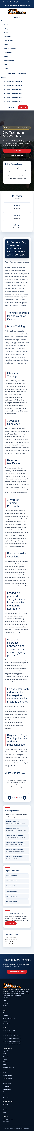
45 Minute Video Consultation (13, 93)
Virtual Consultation (11, 891)
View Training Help (17, 155)
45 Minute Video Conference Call (12, 1038)
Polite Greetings (9, 60)
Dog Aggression (9, 25)
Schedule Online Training (17, 971)
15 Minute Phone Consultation (13, 81)
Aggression (6, 1051)
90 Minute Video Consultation (13, 101)
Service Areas (6, 1023)
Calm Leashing (7, 1089)
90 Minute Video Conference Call (12, 1044)
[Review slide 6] (21, 797)
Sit (3, 1094)
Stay (5, 64)
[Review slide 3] (16, 797)
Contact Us (11, 107)
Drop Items (6, 1097)
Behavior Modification (12, 886)
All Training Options (11, 901)
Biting (6, 29)
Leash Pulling (8, 52)
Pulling (4, 1070)
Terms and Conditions (9, 1018)
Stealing (6, 56)
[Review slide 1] (12, 797)
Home (16, 17)
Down (4, 1092)
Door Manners (7, 1083)
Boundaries (7, 36)
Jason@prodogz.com (10, 5)
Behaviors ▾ (5, 21)
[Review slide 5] (19, 797)
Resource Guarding (10, 48)
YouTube (5, 1006)
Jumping (6, 32)
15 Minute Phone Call (9, 1030)
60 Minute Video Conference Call (12, 1041)
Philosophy (11, 73)
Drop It (6, 68)
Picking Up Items (7, 1075)
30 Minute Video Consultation (13, 89)
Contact (5, 1021)
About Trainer (22, 73)
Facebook (5, 997)
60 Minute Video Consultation (13, 97)
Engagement (6, 1086)
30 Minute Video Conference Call (12, 1035)
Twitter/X (5, 1000)
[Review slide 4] (17, 797)
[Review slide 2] (14, 797)
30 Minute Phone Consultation (13, 85)
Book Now (23, 107)
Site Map (5, 1104)
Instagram (5, 1003)
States (4, 1112)
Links (4, 1107)
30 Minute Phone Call (9, 1033)
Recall (6, 44)
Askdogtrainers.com (24, 5)
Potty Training (8, 40)
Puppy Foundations (11, 875)
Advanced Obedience (12, 880)
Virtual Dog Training (11, 896)
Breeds (5, 1109)
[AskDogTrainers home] (17, 985)
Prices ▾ (3, 77)
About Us (5, 1015)
